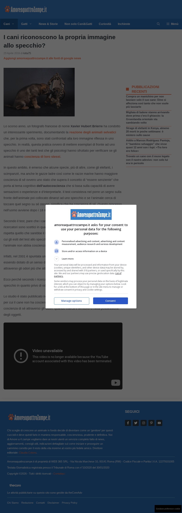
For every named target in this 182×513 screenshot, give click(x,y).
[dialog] (91, 256)
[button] (91, 258)
